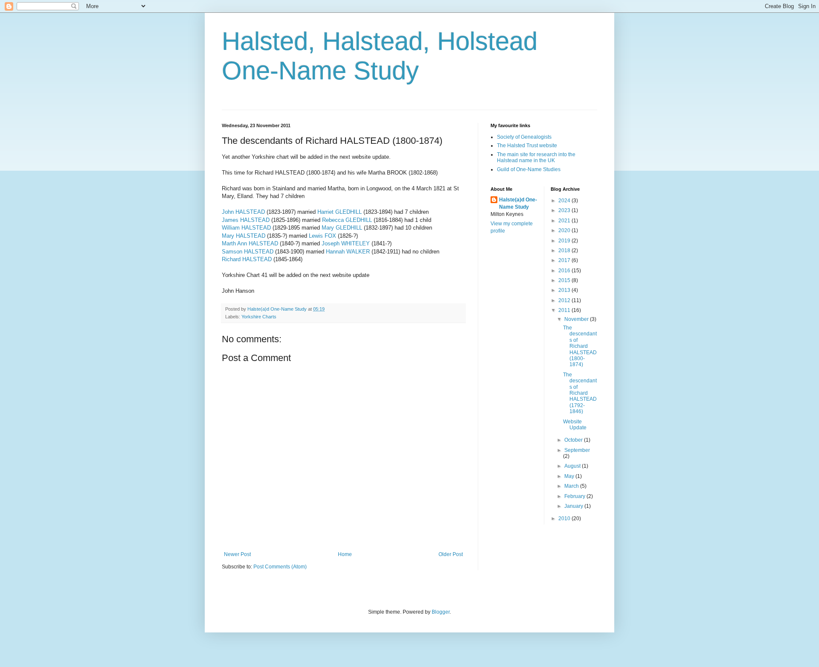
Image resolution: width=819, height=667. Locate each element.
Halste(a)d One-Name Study (518, 203)
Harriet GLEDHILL (339, 212)
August (573, 466)
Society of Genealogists (524, 137)
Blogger (441, 612)
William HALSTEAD (246, 227)
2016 (565, 271)
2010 (565, 518)
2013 (565, 290)
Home (345, 554)
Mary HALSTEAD (243, 236)
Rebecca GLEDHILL (347, 220)
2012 (565, 300)
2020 (565, 230)
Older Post (451, 554)
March (572, 486)
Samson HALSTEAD (247, 251)
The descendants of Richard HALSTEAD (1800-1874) (580, 346)
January (574, 506)
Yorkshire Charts (258, 316)
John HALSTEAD (243, 212)
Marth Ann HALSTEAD (250, 243)
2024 (565, 201)
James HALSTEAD (246, 220)
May (569, 476)
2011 (565, 310)
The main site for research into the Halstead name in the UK (536, 157)
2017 (565, 260)
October (574, 440)
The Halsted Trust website (527, 146)
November (577, 319)
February (575, 496)
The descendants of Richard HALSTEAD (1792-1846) (580, 393)
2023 (565, 210)
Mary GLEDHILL (342, 227)
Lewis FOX (322, 236)
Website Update (575, 425)
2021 (565, 221)
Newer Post (237, 554)
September (577, 450)
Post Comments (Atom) (280, 567)
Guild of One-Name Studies (529, 169)
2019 (565, 241)
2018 (565, 250)
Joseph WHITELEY (346, 243)
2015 (565, 280)
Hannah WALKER (348, 251)
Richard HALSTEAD (247, 259)
